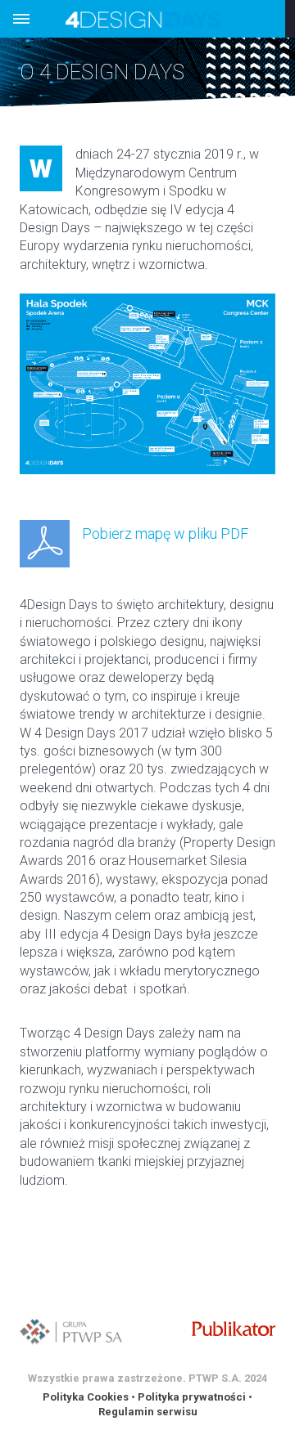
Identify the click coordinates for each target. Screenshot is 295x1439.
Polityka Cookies (86, 1397)
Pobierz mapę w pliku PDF (165, 533)
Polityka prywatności (192, 1397)
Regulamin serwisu (147, 1411)
